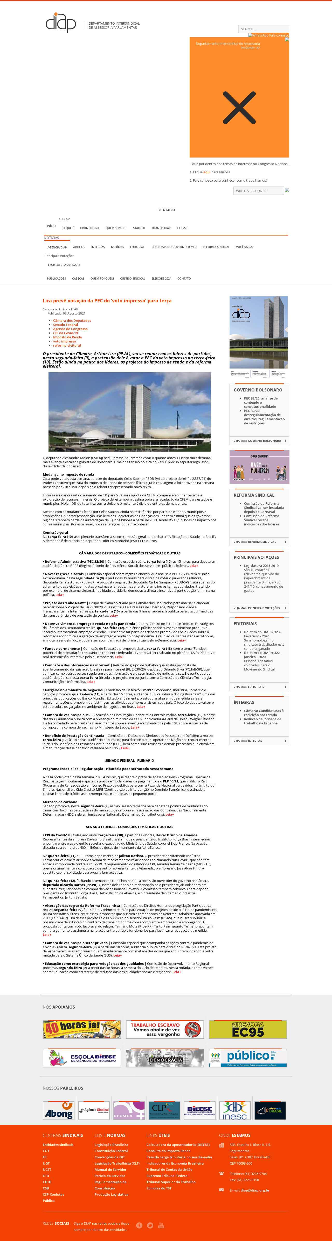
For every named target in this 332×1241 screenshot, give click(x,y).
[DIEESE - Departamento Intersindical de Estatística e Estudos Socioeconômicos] (199, 1111)
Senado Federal (65, 324)
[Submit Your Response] (287, 190)
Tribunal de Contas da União (169, 1169)
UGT (46, 1163)
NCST (47, 1169)
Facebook (139, 1225)
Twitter (150, 1225)
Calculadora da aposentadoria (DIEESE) (178, 1144)
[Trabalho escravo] (165, 1030)
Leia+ (194, 565)
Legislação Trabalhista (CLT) (117, 1163)
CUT (46, 1151)
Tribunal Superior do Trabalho (171, 1182)
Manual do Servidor (111, 1169)
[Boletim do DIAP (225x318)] (259, 377)
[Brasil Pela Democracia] (165, 1058)
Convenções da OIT (110, 1157)
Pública (49, 1200)
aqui (207, 172)
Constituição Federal (111, 1151)
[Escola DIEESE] (82, 1058)
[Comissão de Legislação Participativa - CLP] (164, 1111)
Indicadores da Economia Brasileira (175, 1163)
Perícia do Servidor (110, 1175)
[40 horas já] (82, 1030)
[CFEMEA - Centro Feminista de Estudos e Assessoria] (129, 1111)
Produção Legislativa (111, 1194)
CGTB (47, 1182)
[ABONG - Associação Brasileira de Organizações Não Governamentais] (58, 1111)
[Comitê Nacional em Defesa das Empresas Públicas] (248, 1058)
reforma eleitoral (67, 345)
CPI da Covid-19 (65, 333)
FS (44, 1157)
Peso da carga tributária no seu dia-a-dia (179, 1157)
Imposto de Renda (67, 337)
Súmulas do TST (159, 1188)
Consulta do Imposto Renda (169, 1151)
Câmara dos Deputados (72, 320)
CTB (46, 1175)
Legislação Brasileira (111, 1144)
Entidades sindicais (58, 1144)
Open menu (166, 210)
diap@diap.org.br (255, 1190)
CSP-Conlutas (53, 1194)
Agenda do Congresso (70, 328)
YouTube (161, 1225)
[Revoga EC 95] (248, 1030)
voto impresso (64, 341)
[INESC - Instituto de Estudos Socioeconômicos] (235, 1111)
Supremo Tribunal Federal (168, 1175)
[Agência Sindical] (93, 1111)
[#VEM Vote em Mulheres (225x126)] (259, 482)
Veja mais (257, 441)
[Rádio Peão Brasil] (270, 1111)
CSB (46, 1188)
